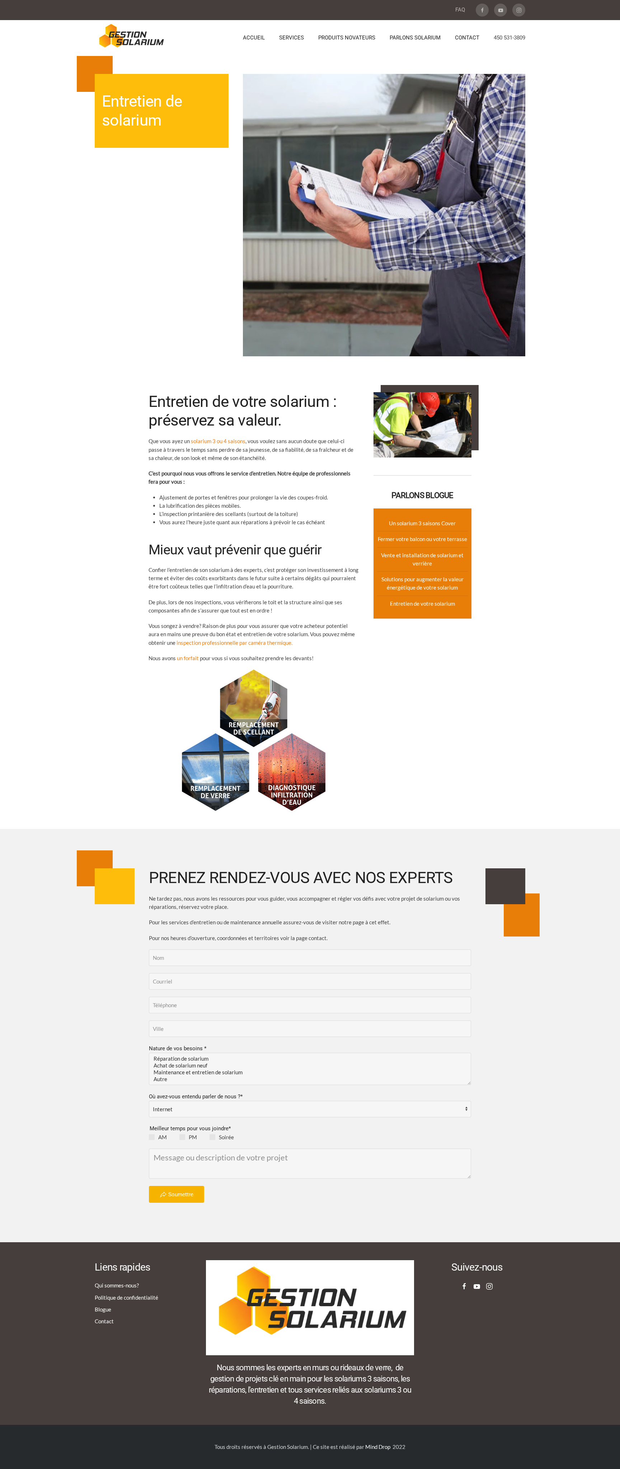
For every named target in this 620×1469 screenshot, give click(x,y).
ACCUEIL (254, 37)
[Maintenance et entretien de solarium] (310, 1072)
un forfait (188, 658)
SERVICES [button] (291, 37)
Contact (104, 1321)
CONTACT (467, 37)
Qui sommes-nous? (117, 1285)
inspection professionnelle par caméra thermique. (234, 642)
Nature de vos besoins (177, 1048)
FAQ (460, 9)
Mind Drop (377, 1447)
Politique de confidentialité (126, 1297)
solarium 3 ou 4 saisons (218, 441)
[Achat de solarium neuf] (310, 1065)
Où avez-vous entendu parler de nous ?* (196, 1096)
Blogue (103, 1309)
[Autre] (310, 1079)
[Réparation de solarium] (310, 1058)
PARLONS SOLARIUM (415, 37)
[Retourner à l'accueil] (132, 38)
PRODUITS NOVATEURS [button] (346, 37)
